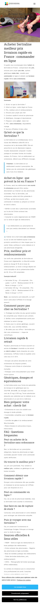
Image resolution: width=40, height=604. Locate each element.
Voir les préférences (20, 599)
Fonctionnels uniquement (20, 593)
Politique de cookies (24, 580)
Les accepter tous (20, 587)
